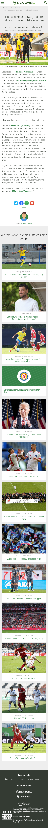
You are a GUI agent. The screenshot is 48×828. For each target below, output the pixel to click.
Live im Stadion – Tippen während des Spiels (24, 559)
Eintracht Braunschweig (25, 72)
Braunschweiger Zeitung (20, 125)
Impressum (39, 779)
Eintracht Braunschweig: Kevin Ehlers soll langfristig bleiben (24, 275)
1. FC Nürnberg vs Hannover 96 (24, 678)
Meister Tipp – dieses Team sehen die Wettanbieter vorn (24, 517)
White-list (16, 822)
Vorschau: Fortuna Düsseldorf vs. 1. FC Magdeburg (24, 638)
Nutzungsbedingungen (13, 779)
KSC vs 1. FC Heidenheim (24, 718)
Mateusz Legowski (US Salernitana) (30, 80)
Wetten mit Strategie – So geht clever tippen (24, 599)
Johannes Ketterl (26, 224)
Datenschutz (28, 779)
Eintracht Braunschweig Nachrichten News (17, 8)
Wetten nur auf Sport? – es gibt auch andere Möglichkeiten (24, 435)
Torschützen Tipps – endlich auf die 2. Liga (24, 477)
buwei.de (15, 811)
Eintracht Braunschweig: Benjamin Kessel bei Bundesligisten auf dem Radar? (24, 318)
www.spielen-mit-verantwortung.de (30, 811)
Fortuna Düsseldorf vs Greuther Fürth (24, 758)
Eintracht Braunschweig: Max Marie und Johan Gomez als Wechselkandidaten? (24, 360)
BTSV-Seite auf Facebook (21, 191)
